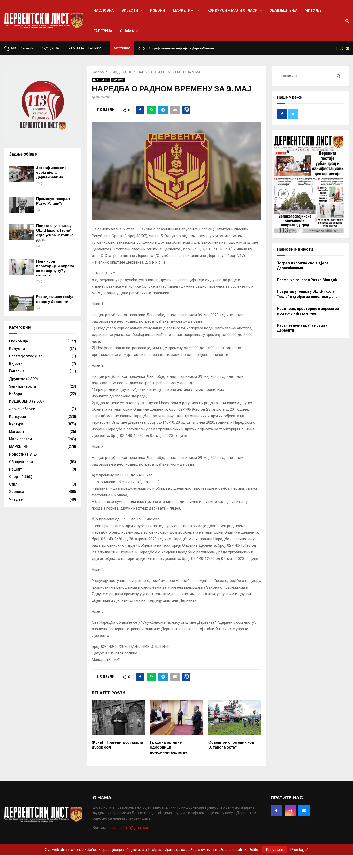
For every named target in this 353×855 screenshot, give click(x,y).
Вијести (129, 10)
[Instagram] (290, 810)
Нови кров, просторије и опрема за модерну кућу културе (55, 268)
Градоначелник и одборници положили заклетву (168, 747)
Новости (117, 80)
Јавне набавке (22, 409)
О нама (127, 31)
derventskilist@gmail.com (129, 828)
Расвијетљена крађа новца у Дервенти (54, 299)
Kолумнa (17, 348)
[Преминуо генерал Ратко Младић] (21, 205)
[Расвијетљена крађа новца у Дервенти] (21, 303)
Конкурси (17, 416)
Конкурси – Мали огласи (232, 10)
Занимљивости (22, 386)
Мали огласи (20, 439)
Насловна (104, 10)
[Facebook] (276, 810)
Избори (157, 10)
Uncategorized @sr (25, 356)
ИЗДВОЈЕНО (101, 80)
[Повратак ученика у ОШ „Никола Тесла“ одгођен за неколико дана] (21, 232)
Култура (16, 424)
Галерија (103, 31)
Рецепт (15, 469)
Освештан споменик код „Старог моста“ (231, 745)
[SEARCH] (338, 76)
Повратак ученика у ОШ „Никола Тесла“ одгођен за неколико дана (55, 233)
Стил (13, 484)
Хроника (16, 492)
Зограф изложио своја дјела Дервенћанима (182, 48)
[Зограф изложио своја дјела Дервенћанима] (21, 174)
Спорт (14, 477)
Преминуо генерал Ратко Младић (53, 201)
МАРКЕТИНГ (184, 10)
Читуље (313, 10)
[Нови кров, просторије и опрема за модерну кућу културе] (21, 267)
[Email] (304, 810)
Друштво (17, 379)
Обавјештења (283, 10)
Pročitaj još (299, 849)
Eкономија (18, 341)
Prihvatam (274, 850)
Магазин (16, 431)
